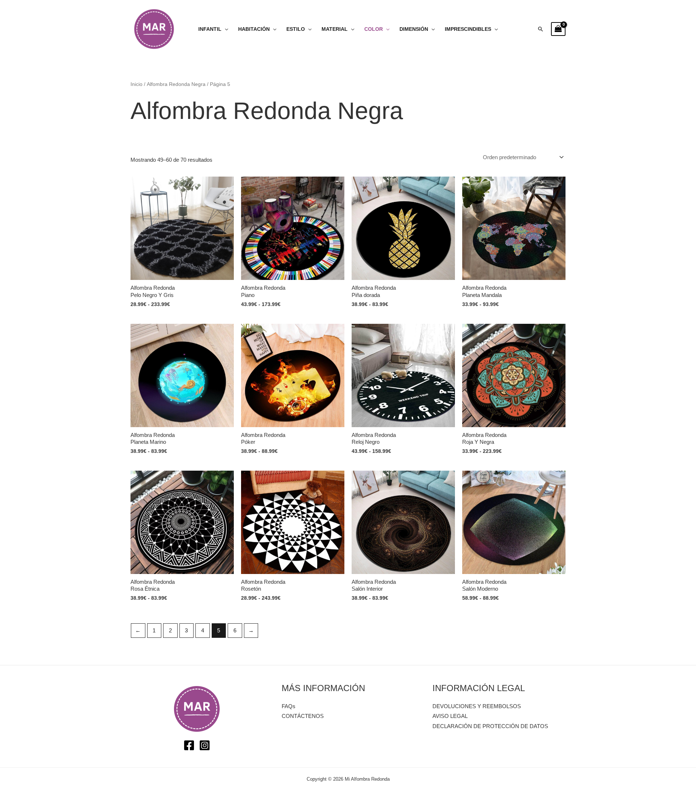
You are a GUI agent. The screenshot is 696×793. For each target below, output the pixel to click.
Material (335, 29)
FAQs (288, 706)
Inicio (136, 84)
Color (373, 29)
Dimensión (413, 29)
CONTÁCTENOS (303, 716)
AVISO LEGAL (450, 716)
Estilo (295, 29)
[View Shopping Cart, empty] (558, 29)
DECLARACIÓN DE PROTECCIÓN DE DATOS (490, 726)
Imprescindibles (468, 29)
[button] (540, 29)
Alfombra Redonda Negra (176, 84)
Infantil (209, 29)
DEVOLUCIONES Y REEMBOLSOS (476, 706)
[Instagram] (204, 745)
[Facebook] (189, 745)
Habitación (254, 29)
